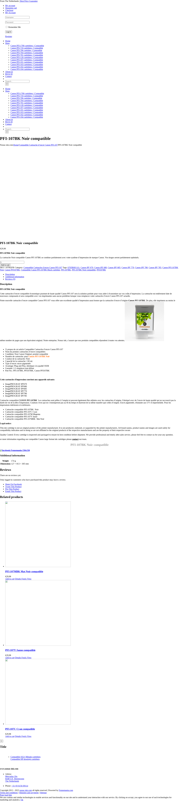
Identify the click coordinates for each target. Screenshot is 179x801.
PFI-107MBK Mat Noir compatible (24, 571)
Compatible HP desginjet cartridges (25, 759)
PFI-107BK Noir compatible (84, 270)
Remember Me (14, 27)
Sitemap (43, 793)
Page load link (6, 795)
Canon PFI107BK (12, 270)
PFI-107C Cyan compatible (20, 729)
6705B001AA (74, 267)
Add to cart (5, 265)
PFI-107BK (66, 270)
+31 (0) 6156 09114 (20, 786)
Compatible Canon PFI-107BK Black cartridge (40, 270)
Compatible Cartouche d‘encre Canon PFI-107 (42, 267)
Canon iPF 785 (155, 267)
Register (8, 36)
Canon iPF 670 (87, 267)
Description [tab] (10, 274)
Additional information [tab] (14, 277)
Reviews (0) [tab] (10, 279)
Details (18, 579)
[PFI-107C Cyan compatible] (92, 692)
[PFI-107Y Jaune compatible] (92, 613)
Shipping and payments (29, 793)
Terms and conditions (9, 793)
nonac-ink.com (26, 790)
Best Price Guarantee (29, 1)
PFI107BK (101, 270)
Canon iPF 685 (114, 267)
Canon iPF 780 (141, 267)
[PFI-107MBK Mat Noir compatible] (92, 534)
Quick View (26, 579)
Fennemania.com (66, 790)
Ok (22, 800)
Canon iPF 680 (100, 267)
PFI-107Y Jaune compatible (20, 650)
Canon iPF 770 (127, 267)
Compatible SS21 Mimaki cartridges (25, 757)
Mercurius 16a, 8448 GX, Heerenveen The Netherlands (14, 778)
